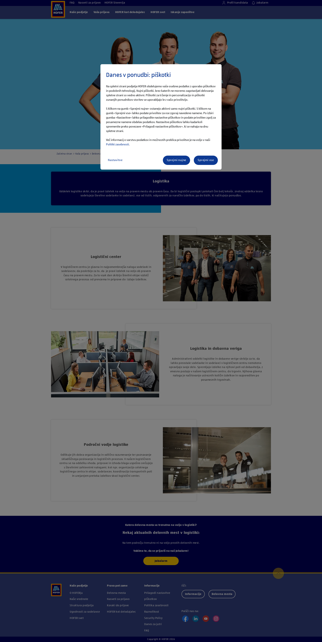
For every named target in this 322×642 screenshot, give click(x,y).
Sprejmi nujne (176, 160)
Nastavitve (115, 160)
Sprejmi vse (206, 160)
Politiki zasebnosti (117, 144)
